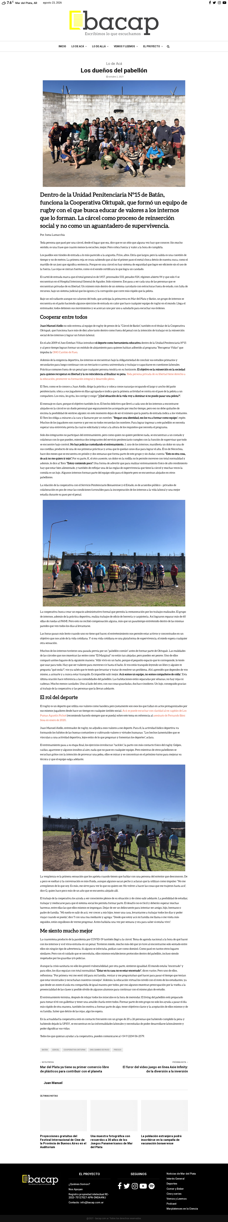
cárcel (55, 1050)
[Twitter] (126, 1186)
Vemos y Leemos (124, 46)
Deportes (172, 1183)
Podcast (171, 1203)
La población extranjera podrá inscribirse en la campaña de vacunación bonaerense (161, 1139)
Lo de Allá (99, 46)
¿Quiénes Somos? (79, 1184)
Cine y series (174, 1193)
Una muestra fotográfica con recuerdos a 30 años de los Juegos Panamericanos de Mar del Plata (111, 1141)
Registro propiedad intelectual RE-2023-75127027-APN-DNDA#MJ (89, 1196)
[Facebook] (120, 1186)
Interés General (176, 1178)
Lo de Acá (77, 46)
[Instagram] (135, 1186)
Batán (45, 1050)
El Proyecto (151, 46)
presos (117, 1050)
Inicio (62, 46)
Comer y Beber (175, 1188)
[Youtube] (143, 1186)
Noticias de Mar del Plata (181, 1173)
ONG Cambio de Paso (99, 1050)
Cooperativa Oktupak (74, 1050)
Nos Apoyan (76, 1189)
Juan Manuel (53, 1083)
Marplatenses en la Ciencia (182, 1208)
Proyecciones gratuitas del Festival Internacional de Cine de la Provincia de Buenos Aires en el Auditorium (63, 1141)
